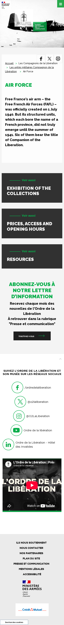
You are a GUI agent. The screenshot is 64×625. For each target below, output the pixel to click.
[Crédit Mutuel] (32, 609)
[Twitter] (49, 59)
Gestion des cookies (14, 622)
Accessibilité (32, 574)
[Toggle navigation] (60, 3)
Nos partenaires (31, 553)
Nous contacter (31, 548)
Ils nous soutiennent (31, 542)
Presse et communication (31, 563)
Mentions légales (31, 569)
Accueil (9, 63)
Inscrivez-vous (26, 336)
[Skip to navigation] (31, 20)
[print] (58, 59)
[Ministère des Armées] (32, 588)
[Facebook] (41, 59)
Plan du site (31, 558)
